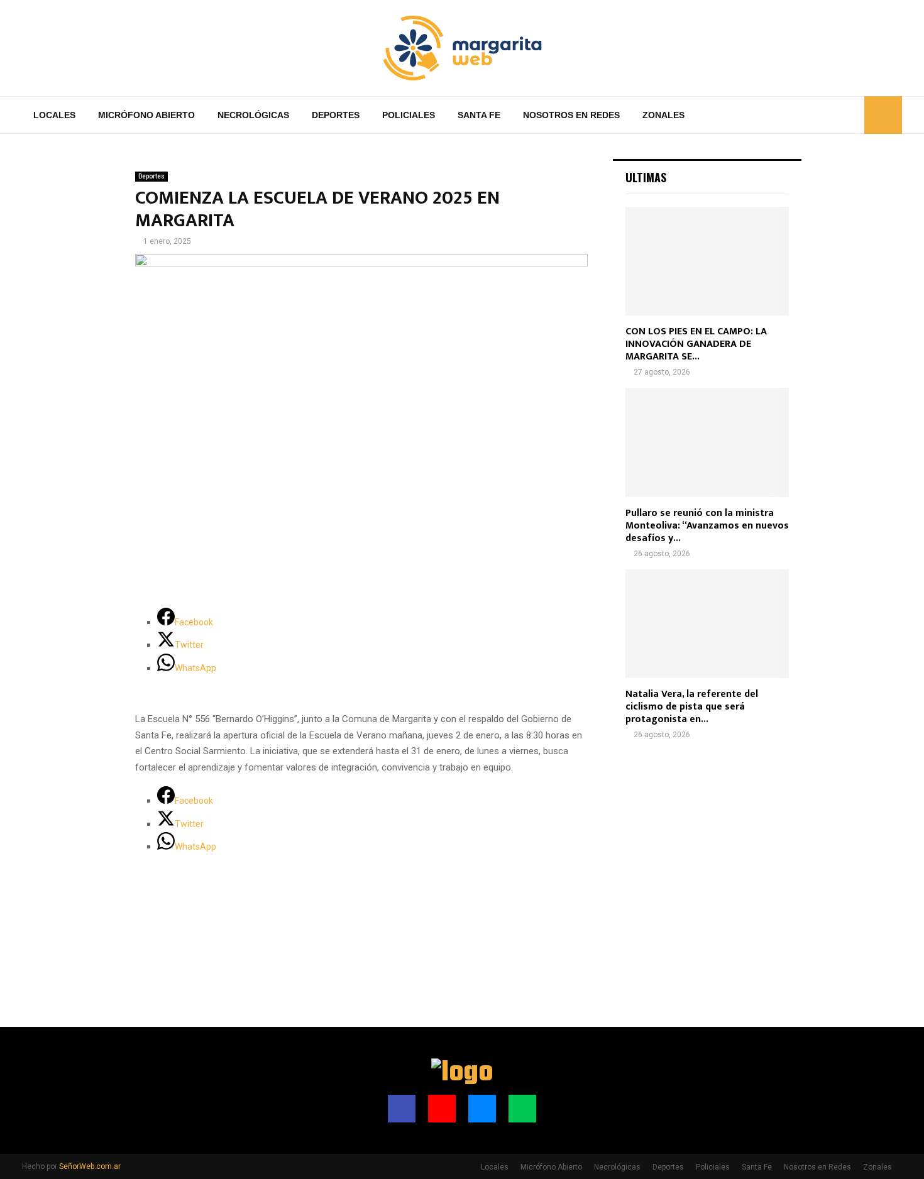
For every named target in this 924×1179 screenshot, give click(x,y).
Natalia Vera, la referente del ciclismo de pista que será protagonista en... (691, 707)
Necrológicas (253, 115)
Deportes (336, 115)
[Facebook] (810, 115)
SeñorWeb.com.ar (90, 1166)
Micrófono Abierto (146, 115)
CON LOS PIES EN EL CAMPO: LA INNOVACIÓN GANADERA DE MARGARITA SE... (696, 344)
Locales (54, 115)
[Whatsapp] (851, 115)
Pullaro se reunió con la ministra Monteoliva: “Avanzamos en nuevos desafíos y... (707, 526)
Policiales (408, 115)
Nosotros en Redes (571, 115)
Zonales (663, 115)
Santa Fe (479, 115)
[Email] (837, 115)
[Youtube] (823, 115)
